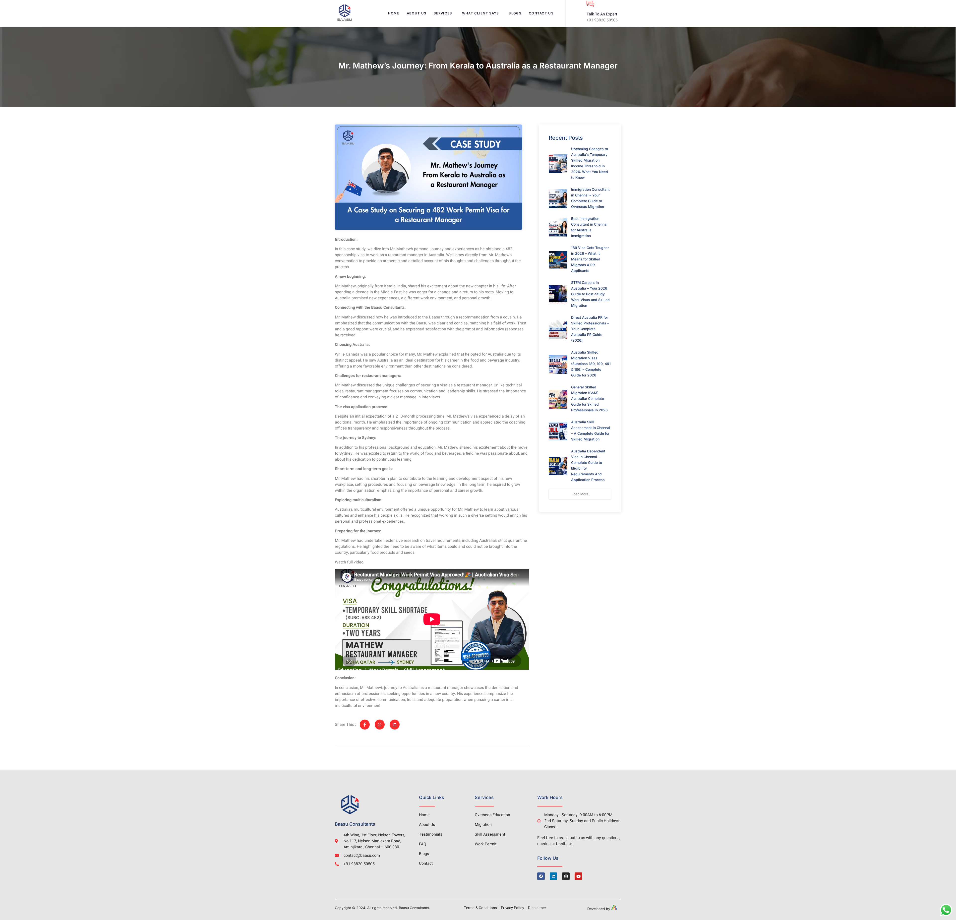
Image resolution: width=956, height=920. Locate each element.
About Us (416, 13)
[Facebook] (541, 876)
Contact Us (541, 13)
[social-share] (365, 725)
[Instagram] (566, 876)
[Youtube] (578, 876)
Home (393, 13)
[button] (444, 13)
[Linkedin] (553, 876)
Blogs (515, 13)
